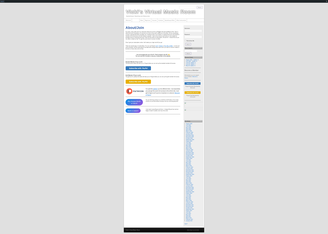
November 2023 (190, 171)
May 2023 (188, 180)
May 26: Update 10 (190, 65)
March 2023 (189, 183)
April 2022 (188, 199)
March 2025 (189, 148)
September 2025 (190, 139)
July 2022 (188, 194)
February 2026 (189, 132)
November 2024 (190, 154)
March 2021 (189, 218)
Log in (185, 223)
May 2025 (188, 145)
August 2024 (189, 158)
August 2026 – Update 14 (192, 60)
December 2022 (190, 187)
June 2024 (188, 161)
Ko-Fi (157, 46)
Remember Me (190, 40)
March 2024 (189, 165)
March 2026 (189, 131)
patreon (155, 89)
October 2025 (189, 138)
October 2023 (189, 173)
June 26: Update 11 (191, 64)
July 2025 (188, 142)
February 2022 (189, 202)
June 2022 (188, 196)
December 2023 (190, 170)
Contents (160, 20)
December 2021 (190, 205)
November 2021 (190, 206)
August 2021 (189, 210)
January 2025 (189, 151)
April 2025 (188, 147)
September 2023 (190, 174)
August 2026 (189, 123)
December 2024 (190, 152)
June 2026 (188, 126)
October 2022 (189, 190)
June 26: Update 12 (191, 62)
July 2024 (188, 160)
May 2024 (188, 163)
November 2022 (190, 189)
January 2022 (189, 203)
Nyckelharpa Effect (170, 20)
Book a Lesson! (133, 111)
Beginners (147, 20)
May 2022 (188, 197)
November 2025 (190, 136)
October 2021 (189, 207)
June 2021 (188, 213)
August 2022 (189, 193)
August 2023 (189, 176)
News (141, 20)
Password (187, 34)
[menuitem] (326, 1)
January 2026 (189, 134)
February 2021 (189, 219)
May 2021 (188, 215)
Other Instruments (181, 20)
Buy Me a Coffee (168, 46)
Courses (154, 20)
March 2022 (189, 200)
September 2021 (190, 209)
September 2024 (190, 157)
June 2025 (188, 144)
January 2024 (189, 168)
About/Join (136, 20)
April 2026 (188, 129)
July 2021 (188, 212)
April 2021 (188, 216)
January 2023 (189, 186)
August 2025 (189, 141)
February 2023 (189, 184)
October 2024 (189, 155)
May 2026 (188, 128)
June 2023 (188, 178)
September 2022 (190, 191)
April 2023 (188, 181)
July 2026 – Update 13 (191, 61)
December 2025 (190, 135)
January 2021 (189, 220)
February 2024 (189, 167)
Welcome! (128, 20)
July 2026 (188, 125)
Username (187, 28)
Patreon (161, 46)
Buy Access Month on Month (134, 102)
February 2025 (189, 149)
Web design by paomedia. (193, 230)
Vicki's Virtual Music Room (161, 12)
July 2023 (188, 177)
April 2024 (188, 164)
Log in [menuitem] (2, 1)
